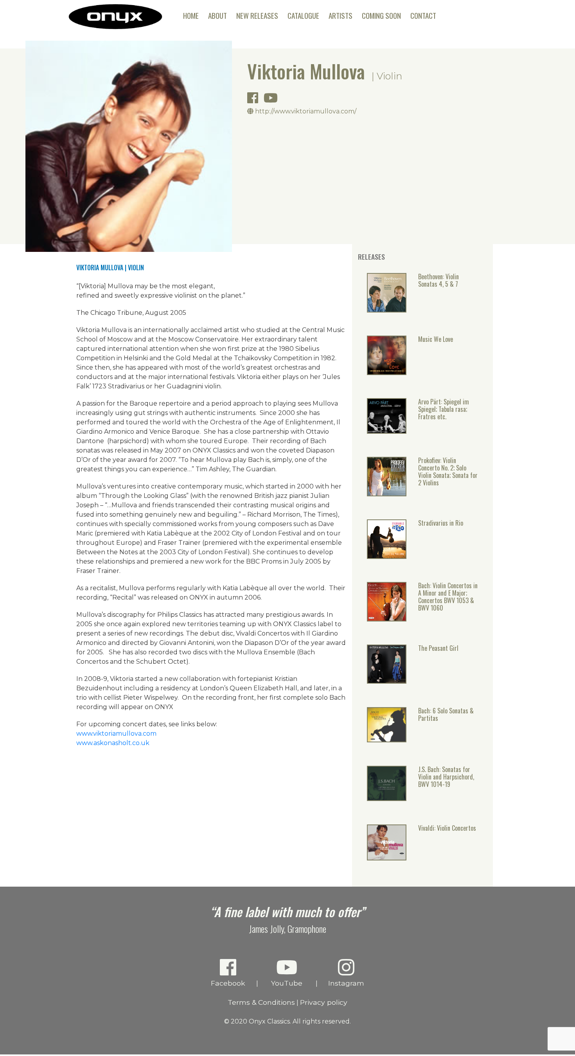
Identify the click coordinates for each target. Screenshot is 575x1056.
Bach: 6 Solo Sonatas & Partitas (446, 715)
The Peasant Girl (438, 649)
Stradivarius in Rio (440, 523)
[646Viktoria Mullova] (386, 493)
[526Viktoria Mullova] (386, 681)
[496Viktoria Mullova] (386, 739)
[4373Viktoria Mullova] (386, 372)
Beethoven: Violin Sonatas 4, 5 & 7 (438, 281)
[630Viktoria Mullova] (386, 431)
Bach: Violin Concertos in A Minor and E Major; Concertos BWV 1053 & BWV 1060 (448, 597)
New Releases (257, 15)
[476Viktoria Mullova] (386, 798)
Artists (340, 15)
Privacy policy (323, 1002)
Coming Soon (381, 15)
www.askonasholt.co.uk (112, 743)
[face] (254, 100)
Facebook (228, 983)
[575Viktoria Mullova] (386, 556)
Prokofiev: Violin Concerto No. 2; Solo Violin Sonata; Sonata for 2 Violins (448, 472)
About (217, 15)
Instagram (346, 983)
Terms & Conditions (261, 1002)
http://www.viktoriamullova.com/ (304, 111)
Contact (423, 15)
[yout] (273, 100)
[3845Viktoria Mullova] (386, 857)
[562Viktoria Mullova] (386, 618)
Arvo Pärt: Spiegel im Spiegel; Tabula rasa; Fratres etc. (443, 409)
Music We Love (435, 340)
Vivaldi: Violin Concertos (447, 828)
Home (191, 15)
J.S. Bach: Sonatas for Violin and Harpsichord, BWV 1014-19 (446, 777)
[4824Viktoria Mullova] (386, 309)
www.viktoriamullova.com (116, 733)
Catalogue (303, 15)
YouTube (286, 983)
